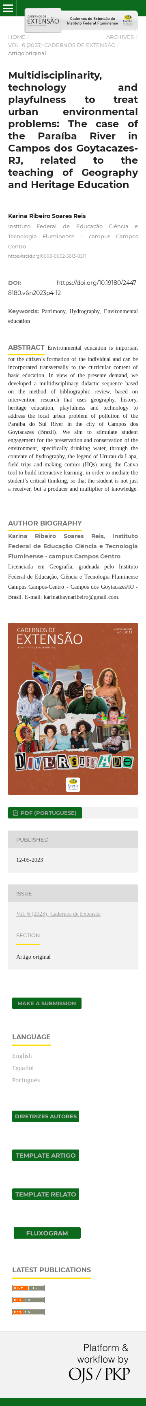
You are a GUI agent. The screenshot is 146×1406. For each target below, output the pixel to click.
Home (17, 37)
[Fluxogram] (47, 1236)
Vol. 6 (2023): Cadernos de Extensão (62, 45)
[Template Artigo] (45, 1158)
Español (23, 1068)
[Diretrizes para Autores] (45, 1120)
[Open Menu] (8, 8)
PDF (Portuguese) (48, 813)
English (22, 1056)
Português (26, 1080)
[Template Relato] (45, 1197)
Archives (120, 37)
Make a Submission (46, 1003)
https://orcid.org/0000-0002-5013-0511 (47, 256)
